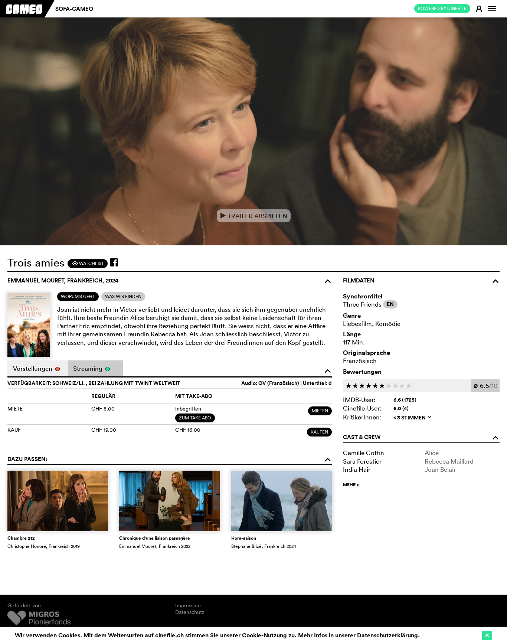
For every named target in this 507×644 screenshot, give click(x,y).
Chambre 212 (21, 538)
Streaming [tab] (88, 368)
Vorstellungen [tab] (33, 368)
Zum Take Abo (195, 418)
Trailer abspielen (253, 216)
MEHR (351, 484)
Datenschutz (190, 612)
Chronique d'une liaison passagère (154, 538)
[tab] (78, 296)
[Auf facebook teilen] (114, 262)
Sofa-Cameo (74, 9)
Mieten (320, 411)
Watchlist (88, 263)
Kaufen (319, 432)
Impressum (188, 605)
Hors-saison (243, 538)
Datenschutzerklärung (387, 635)
